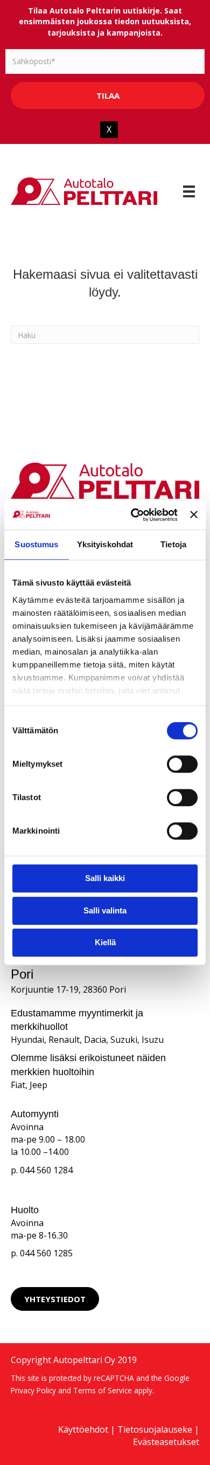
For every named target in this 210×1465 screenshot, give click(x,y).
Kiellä (105, 942)
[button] (55, 1299)
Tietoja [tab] (173, 544)
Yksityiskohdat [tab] (105, 544)
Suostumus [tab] (36, 544)
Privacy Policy (33, 1390)
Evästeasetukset (166, 1442)
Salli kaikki (105, 878)
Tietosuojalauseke (154, 1429)
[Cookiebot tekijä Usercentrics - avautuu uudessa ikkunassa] (133, 515)
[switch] (182, 764)
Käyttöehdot (83, 1429)
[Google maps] (157, 1299)
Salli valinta (105, 910)
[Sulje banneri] (194, 515)
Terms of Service (102, 1390)
